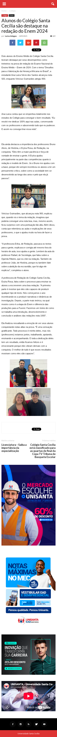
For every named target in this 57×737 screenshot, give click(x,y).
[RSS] (28, 724)
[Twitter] (36, 724)
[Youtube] (44, 724)
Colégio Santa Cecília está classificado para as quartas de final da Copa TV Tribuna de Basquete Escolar (43, 451)
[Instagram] (21, 724)
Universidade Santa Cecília (28, 733)
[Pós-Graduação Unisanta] (28, 674)
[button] (53, 4)
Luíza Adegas (11, 36)
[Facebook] (13, 724)
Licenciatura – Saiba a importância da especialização (14, 447)
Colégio (4, 15)
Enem (12, 15)
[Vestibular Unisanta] (28, 545)
